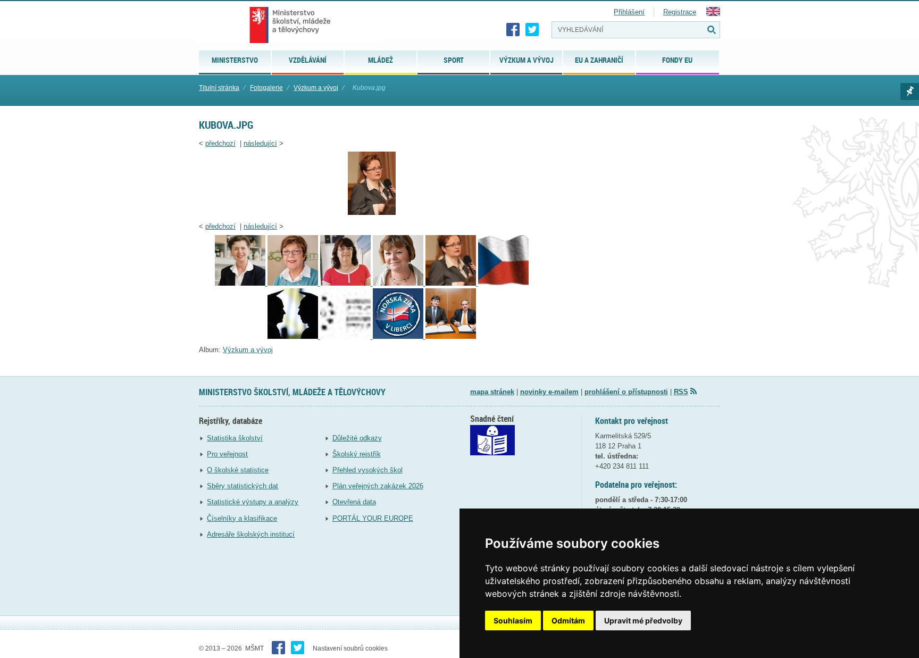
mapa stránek (492, 392)
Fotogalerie (266, 87)
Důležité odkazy (357, 438)
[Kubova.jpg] (372, 212)
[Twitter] (532, 30)
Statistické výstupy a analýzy (252, 502)
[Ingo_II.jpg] (346, 336)
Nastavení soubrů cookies (350, 648)
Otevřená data (354, 502)
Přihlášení (629, 12)
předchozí (220, 143)
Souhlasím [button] (513, 620)
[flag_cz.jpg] (503, 283)
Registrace (679, 12)
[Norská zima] (399, 336)
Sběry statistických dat (242, 486)
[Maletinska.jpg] (399, 283)
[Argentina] (450, 336)
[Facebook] (513, 30)
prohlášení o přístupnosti (626, 392)
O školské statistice (238, 470)
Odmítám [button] (568, 620)
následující (260, 143)
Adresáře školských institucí (251, 534)
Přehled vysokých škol (367, 470)
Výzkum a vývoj (316, 87)
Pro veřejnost (227, 454)
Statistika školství (235, 438)
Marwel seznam (909, 91)
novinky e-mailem (549, 392)
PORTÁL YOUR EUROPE (372, 518)
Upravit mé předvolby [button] (643, 620)
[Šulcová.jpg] (294, 283)
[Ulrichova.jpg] (346, 283)
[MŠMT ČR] (290, 25)
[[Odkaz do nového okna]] (492, 453)
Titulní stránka (219, 87)
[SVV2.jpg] (294, 336)
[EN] (713, 14)
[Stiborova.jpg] (241, 283)
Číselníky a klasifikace (242, 518)
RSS (681, 392)
